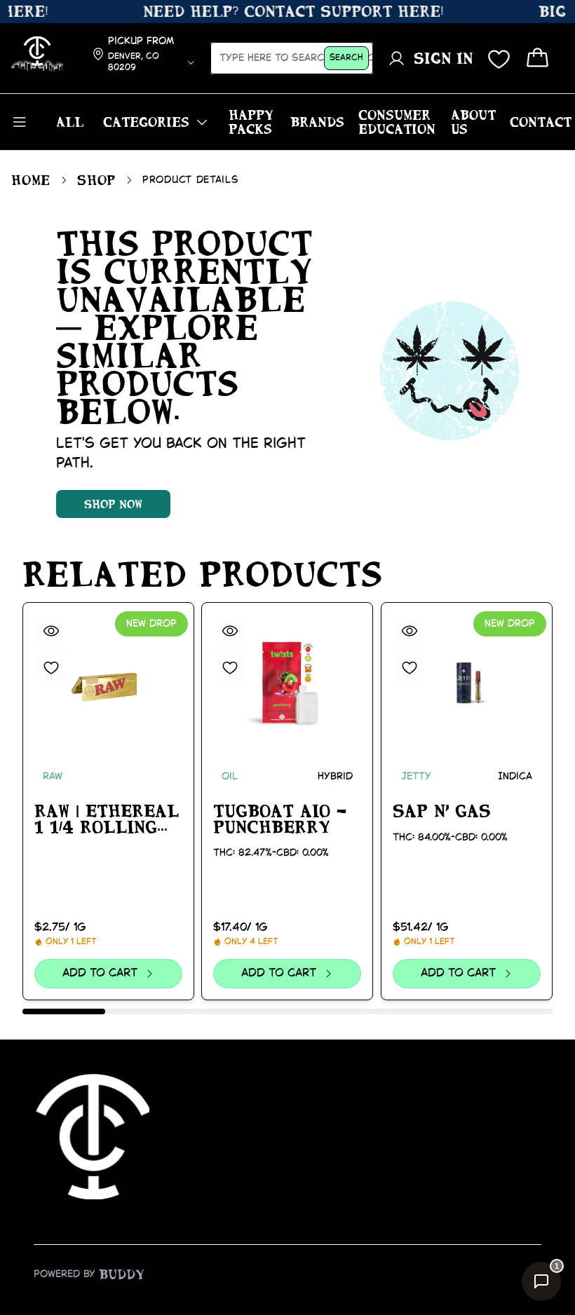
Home (30, 180)
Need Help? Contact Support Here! (285, 11)
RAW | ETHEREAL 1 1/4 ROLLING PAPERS (106, 820)
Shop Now (113, 504)
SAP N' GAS (442, 811)
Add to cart (100, 973)
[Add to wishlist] (51, 667)
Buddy (121, 1274)
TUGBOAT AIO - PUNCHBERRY (279, 819)
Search (346, 57)
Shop (96, 180)
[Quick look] (51, 631)
